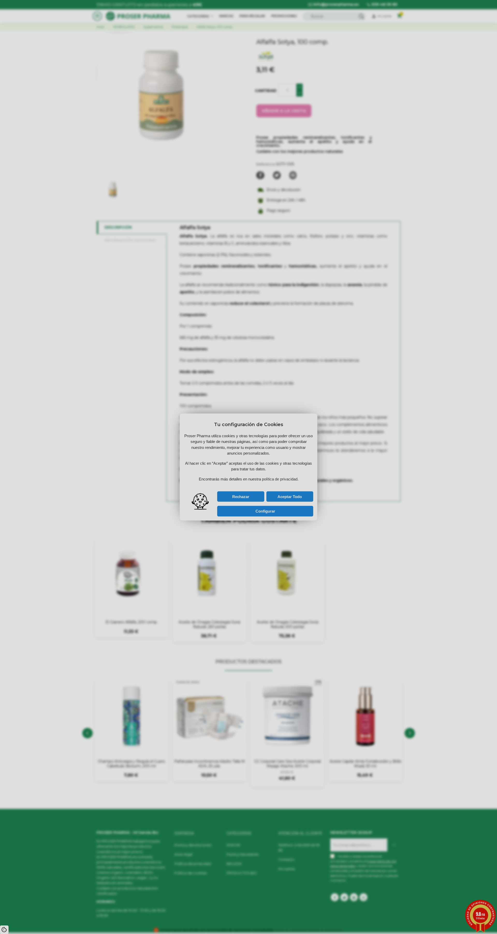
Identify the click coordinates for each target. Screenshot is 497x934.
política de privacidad (236, 484)
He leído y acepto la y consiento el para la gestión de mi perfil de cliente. (243, 485)
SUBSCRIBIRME (268, 478)
